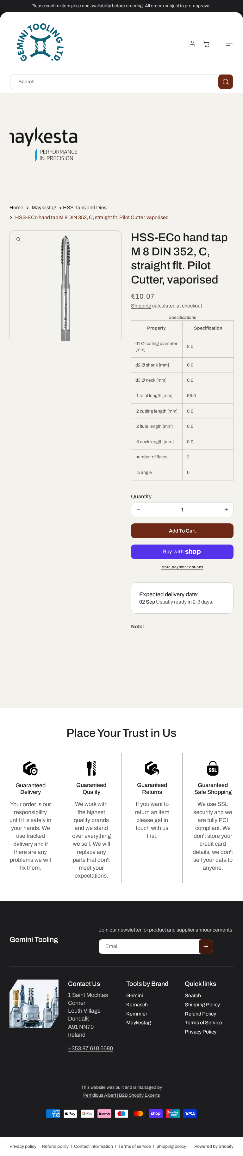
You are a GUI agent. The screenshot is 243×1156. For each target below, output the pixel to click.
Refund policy (55, 1146)
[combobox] (121, 82)
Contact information (93, 1146)
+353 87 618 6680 (90, 1048)
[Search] (225, 81)
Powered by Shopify (214, 1146)
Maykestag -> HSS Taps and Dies (69, 207)
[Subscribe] (206, 946)
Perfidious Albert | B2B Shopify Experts (121, 1095)
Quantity (141, 496)
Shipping (141, 305)
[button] (226, 44)
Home (16, 207)
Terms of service (134, 1146)
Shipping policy (171, 1146)
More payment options (182, 567)
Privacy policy (22, 1146)
